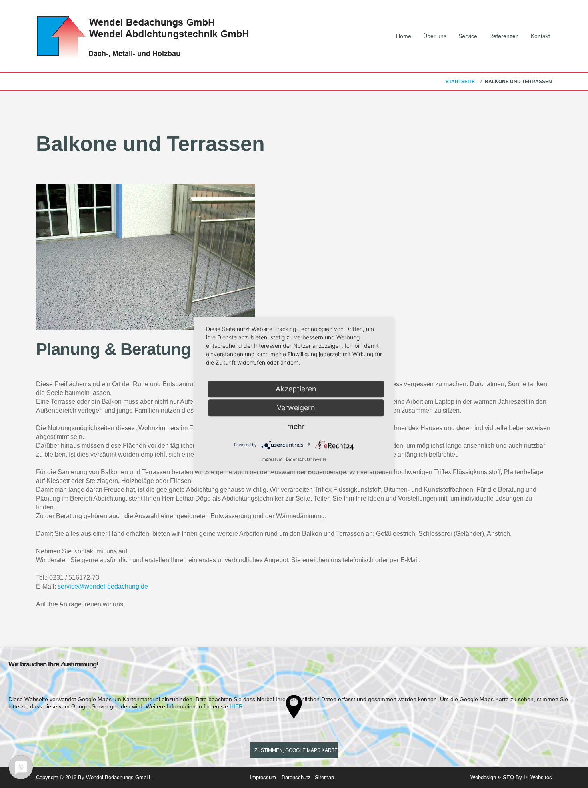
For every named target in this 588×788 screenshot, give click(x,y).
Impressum (263, 777)
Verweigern (296, 407)
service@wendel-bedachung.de (103, 586)
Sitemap (324, 777)
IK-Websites (538, 777)
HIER (236, 706)
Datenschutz (296, 777)
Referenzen (504, 36)
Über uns (434, 36)
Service (467, 36)
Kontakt (540, 36)
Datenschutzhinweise (306, 459)
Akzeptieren (296, 389)
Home (403, 36)
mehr (296, 426)
